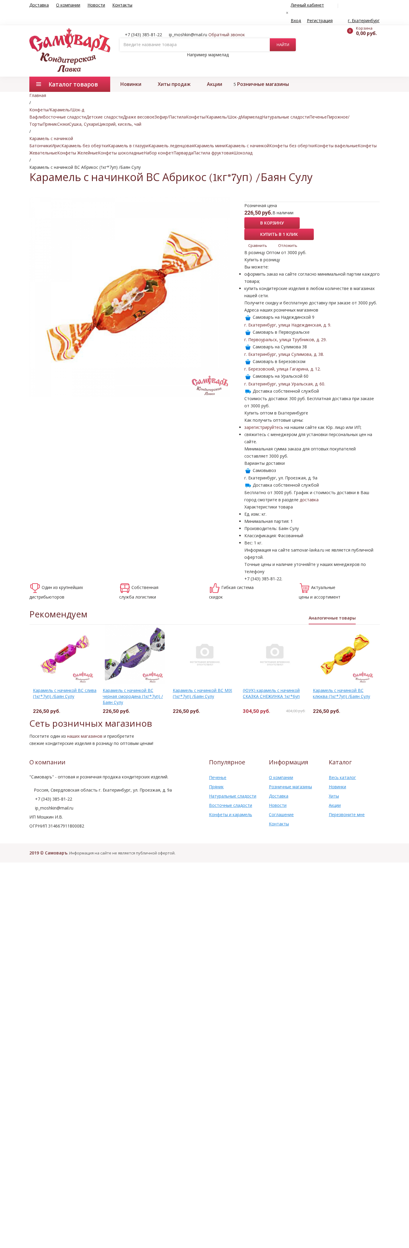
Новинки (130, 84)
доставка (309, 499)
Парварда (183, 153)
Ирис (56, 145)
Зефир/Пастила (170, 117)
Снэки (63, 124)
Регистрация (320, 20)
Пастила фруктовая (213, 153)
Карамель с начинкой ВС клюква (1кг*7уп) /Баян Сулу (341, 693)
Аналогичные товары (332, 618)
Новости (96, 5)
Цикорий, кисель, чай (119, 124)
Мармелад (251, 117)
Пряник (50, 124)
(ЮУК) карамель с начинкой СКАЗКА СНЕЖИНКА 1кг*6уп (271, 693)
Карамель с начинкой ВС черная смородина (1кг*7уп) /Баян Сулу (133, 696)
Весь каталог (342, 777)
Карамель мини (209, 145)
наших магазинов (84, 736)
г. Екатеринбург (364, 20)
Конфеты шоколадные (121, 153)
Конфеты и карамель (230, 814)
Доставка (39, 5)
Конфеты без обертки (292, 145)
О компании (68, 5)
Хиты (334, 796)
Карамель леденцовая (171, 145)
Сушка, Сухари (83, 124)
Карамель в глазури (128, 145)
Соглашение (281, 814)
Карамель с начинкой (247, 145)
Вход (296, 20)
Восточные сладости (64, 117)
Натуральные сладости (285, 117)
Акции (214, 84)
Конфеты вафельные (336, 145)
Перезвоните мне (347, 814)
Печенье (318, 117)
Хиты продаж (174, 84)
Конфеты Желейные (77, 153)
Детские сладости (104, 117)
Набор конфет (158, 153)
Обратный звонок (226, 34)
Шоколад (243, 153)
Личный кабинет (307, 5)
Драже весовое (138, 117)
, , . (287, 325)
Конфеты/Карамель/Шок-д (213, 117)
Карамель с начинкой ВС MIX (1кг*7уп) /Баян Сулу (202, 693)
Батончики (40, 145)
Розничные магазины (263, 84)
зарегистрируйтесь (263, 427)
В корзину (272, 223)
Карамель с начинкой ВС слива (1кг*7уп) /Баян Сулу (64, 693)
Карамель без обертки (84, 145)
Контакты (122, 5)
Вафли (36, 117)
